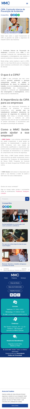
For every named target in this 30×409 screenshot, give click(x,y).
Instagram (26, 191)
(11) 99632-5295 (15, 312)
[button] (27, 3)
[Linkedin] (15, 294)
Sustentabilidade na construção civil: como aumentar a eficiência (13, 225)
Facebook (19, 191)
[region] (15, 399)
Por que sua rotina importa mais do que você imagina (14, 244)
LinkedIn (3, 193)
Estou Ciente (15, 405)
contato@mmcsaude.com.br (15, 314)
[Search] (27, 199)
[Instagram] (18, 294)
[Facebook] (11, 294)
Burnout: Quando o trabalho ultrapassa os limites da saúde (14, 264)
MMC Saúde (6, 139)
